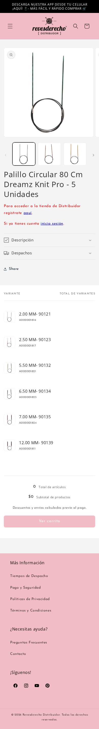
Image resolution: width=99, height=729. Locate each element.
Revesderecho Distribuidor (41, 715)
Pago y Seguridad (25, 588)
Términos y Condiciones (30, 610)
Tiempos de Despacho (29, 576)
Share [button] (14, 269)
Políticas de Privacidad (30, 599)
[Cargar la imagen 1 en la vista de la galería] (23, 153)
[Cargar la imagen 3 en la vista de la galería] (74, 153)
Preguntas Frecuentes (28, 642)
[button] (10, 26)
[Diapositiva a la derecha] (93, 155)
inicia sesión (52, 224)
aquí (28, 213)
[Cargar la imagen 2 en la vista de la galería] (49, 153)
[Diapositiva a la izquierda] (5, 155)
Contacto (18, 654)
